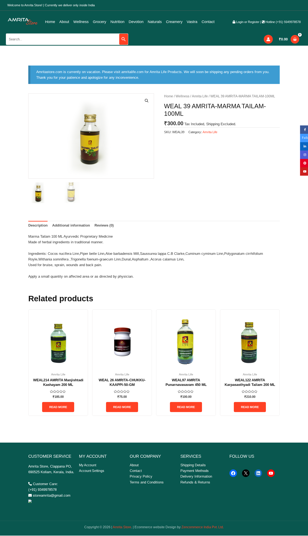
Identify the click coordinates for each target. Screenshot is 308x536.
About (64, 22)
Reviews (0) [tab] (104, 225)
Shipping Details (193, 465)
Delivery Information (196, 476)
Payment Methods (194, 471)
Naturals (155, 22)
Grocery (99, 22)
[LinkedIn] (258, 473)
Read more (58, 407)
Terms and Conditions (147, 482)
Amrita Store (122, 527)
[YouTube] (271, 473)
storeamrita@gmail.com (51, 495)
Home (50, 22)
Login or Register (247, 22)
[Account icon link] (268, 39)
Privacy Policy (141, 476)
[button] (146, 100)
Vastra (192, 22)
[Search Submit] (123, 39)
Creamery (174, 22)
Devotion (136, 22)
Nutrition (117, 22)
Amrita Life (200, 96)
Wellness (81, 22)
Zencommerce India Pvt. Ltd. (202, 527)
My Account (87, 465)
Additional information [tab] (71, 225)
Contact (208, 22)
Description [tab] (38, 225)
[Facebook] (233, 473)
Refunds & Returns (195, 482)
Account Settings (91, 471)
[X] (246, 473)
